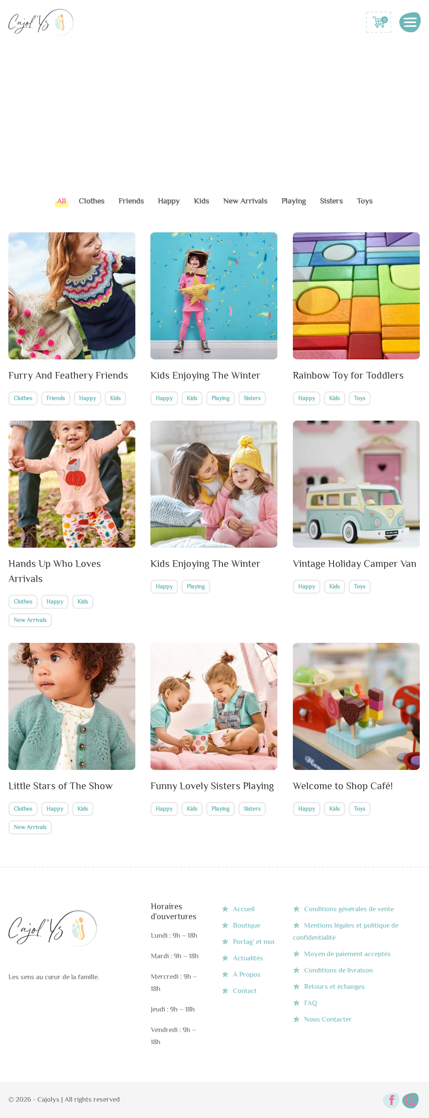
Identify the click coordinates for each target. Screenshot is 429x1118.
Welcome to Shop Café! (343, 785)
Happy (169, 200)
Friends (131, 200)
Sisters (331, 200)
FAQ (310, 1003)
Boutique (246, 925)
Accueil (244, 909)
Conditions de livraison (338, 970)
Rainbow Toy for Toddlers (348, 375)
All (61, 200)
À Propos (247, 974)
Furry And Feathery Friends (68, 375)
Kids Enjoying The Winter (205, 375)
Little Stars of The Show (60, 785)
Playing (294, 200)
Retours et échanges (334, 987)
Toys (364, 200)
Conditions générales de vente (349, 909)
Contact (245, 991)
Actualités (248, 958)
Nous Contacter (328, 1019)
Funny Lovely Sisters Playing (212, 785)
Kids (201, 200)
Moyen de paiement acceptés (347, 954)
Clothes (91, 200)
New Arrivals (245, 200)
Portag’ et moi (253, 942)
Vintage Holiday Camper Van (354, 563)
